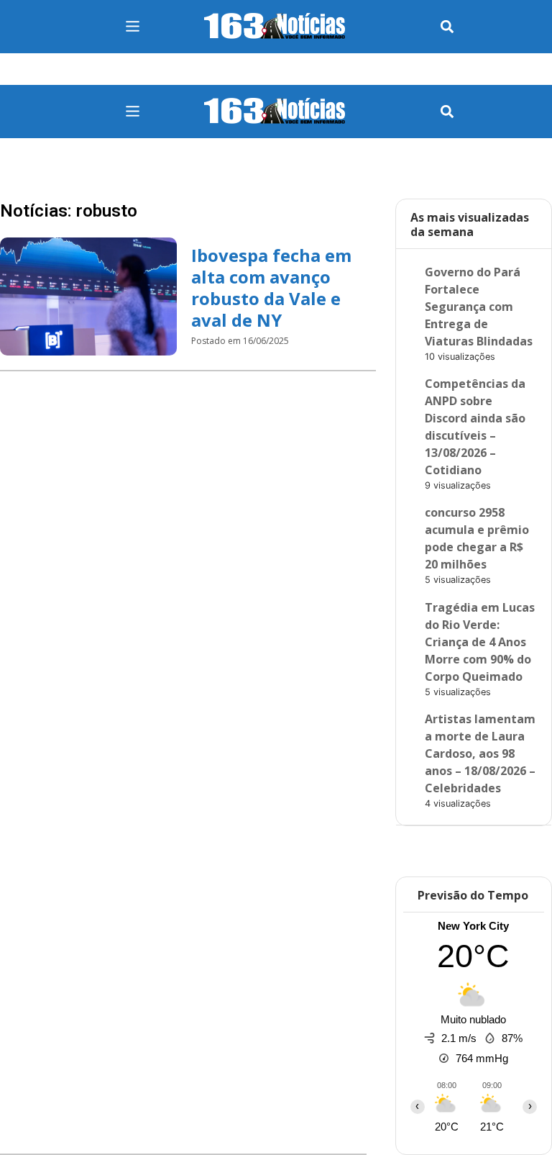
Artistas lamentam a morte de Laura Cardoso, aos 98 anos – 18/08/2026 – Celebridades (480, 753)
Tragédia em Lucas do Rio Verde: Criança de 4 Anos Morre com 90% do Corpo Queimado (480, 641)
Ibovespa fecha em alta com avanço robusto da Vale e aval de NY (271, 287)
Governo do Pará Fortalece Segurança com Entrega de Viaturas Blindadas (479, 306)
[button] (447, 27)
